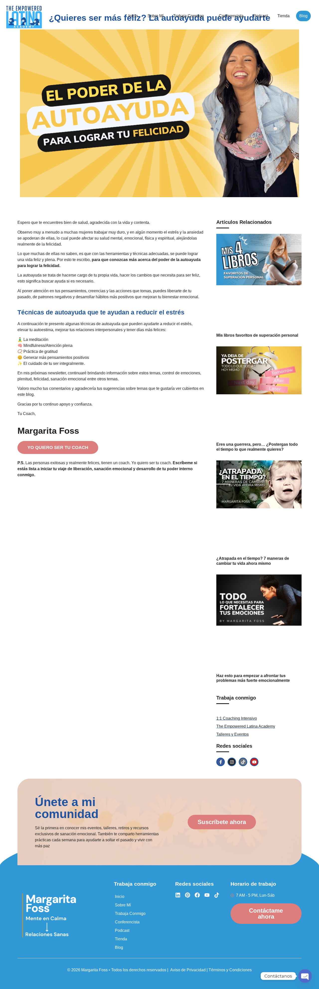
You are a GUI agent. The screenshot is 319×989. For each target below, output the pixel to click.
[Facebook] (197, 895)
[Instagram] (232, 762)
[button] (191, 16)
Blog (303, 16)
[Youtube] (254, 762)
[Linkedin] (177, 895)
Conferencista (231, 16)
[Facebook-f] (220, 762)
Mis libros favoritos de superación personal (257, 335)
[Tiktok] (243, 762)
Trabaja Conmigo (188, 16)
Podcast (260, 16)
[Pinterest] (187, 895)
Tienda (283, 16)
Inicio (133, 16)
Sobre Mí (155, 16)
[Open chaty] (305, 976)
